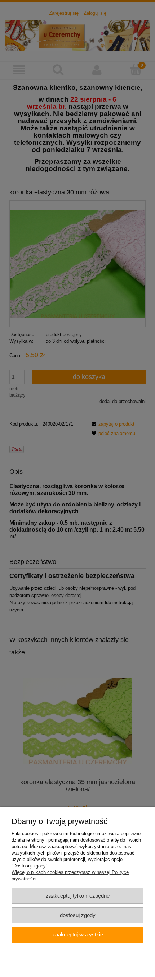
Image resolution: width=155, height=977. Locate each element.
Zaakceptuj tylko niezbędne (78, 896)
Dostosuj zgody (78, 915)
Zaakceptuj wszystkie (77, 934)
